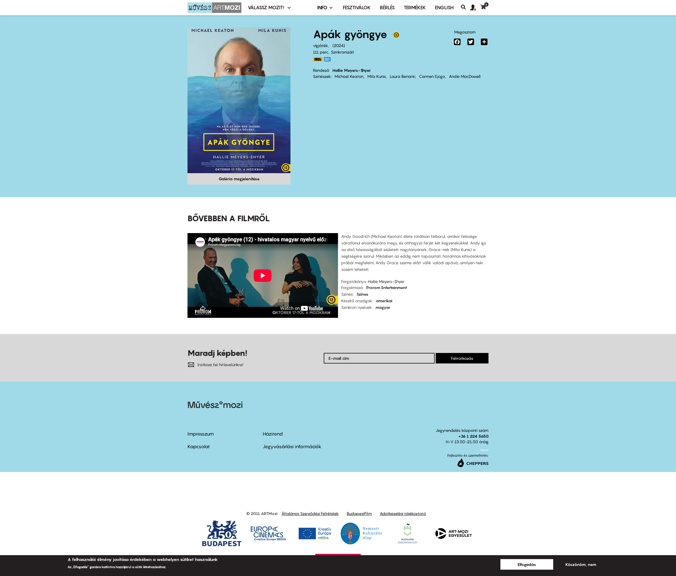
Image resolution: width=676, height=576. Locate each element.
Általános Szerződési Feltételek (310, 513)
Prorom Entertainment (386, 287)
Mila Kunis (376, 76)
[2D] (329, 59)
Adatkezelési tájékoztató (403, 513)
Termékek (415, 7)
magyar (382, 307)
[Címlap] (214, 7)
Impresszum (200, 434)
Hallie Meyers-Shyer (351, 70)
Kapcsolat (198, 446)
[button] (475, 7)
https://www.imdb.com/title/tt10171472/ (317, 59)
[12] (396, 36)
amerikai (384, 300)
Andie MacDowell (465, 76)
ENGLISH (444, 7)
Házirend (273, 434)
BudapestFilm (359, 513)
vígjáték (320, 45)
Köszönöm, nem (580, 564)
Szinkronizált (342, 52)
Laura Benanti (402, 76)
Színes (362, 294)
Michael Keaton (349, 76)
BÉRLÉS (387, 7)
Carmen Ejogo (432, 76)
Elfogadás (527, 564)
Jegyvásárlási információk (292, 446)
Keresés (465, 7)
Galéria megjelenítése (239, 178)
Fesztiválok (357, 7)
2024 (339, 45)
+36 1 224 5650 (473, 436)
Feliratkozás (462, 358)
